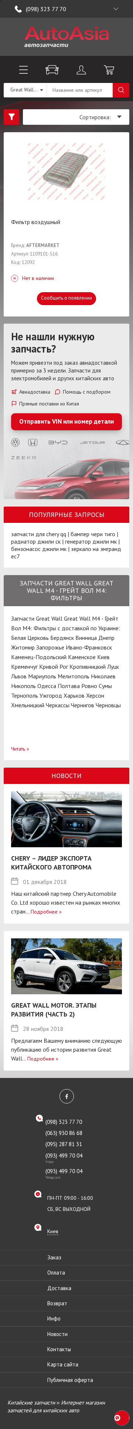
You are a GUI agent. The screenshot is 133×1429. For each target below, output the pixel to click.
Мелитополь (73, 676)
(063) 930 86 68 (63, 1132)
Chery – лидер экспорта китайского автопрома (51, 862)
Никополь (23, 686)
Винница (86, 637)
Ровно (89, 686)
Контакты (59, 1349)
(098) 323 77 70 (46, 9)
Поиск (121, 90)
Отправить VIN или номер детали (66, 421)
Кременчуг (24, 666)
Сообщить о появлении (66, 298)
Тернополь (24, 695)
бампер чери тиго (93, 534)
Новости (57, 1334)
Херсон (95, 695)
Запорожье (50, 647)
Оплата (56, 1272)
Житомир (23, 647)
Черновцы (108, 705)
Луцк (113, 666)
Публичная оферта (70, 1379)
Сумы (105, 686)
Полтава (69, 686)
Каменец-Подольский (38, 657)
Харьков (74, 695)
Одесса (46, 686)
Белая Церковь (30, 637)
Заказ (54, 1257)
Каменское (82, 657)
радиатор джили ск (36, 541)
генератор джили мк (91, 541)
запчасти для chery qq (38, 534)
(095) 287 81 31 (63, 1144)
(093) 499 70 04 (63, 1158)
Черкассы (57, 705)
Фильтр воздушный (35, 222)
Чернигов (82, 705)
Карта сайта (62, 1364)
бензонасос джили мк (38, 548)
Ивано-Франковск (89, 647)
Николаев (103, 676)
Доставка (59, 1288)
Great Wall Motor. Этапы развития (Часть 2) (53, 1009)
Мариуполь (42, 676)
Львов (19, 676)
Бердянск (62, 637)
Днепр (106, 637)
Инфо (54, 1318)
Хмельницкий (27, 705)
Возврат (57, 1303)
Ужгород (51, 695)
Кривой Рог (53, 666)
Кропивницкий (87, 666)
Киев (103, 657)
